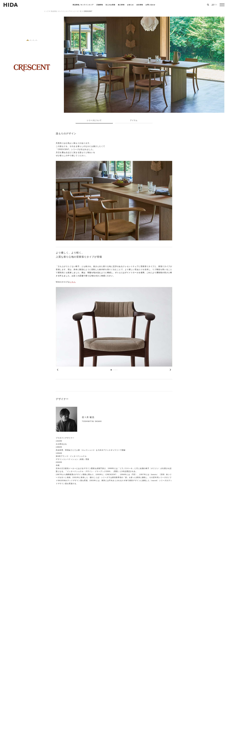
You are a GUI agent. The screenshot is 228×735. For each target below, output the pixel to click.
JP (213, 5)
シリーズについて (94, 120)
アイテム (133, 120)
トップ (46, 11)
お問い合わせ (150, 5)
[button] (111, 369)
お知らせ (130, 5)
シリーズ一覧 (76, 11)
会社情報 (139, 5)
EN (216, 5)
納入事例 (121, 5)
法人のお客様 (110, 5)
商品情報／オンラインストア (83, 5)
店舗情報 (99, 5)
